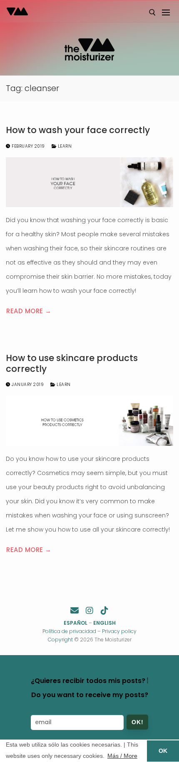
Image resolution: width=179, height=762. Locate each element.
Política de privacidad (69, 631)
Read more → (29, 311)
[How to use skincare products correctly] (89, 421)
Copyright (60, 639)
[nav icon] (165, 12)
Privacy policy (119, 631)
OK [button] (163, 750)
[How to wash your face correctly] (89, 182)
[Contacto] (74, 610)
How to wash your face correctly (78, 130)
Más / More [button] (122, 755)
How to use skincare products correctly (72, 363)
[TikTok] (104, 610)
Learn (64, 146)
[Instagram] (89, 610)
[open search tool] (152, 12)
